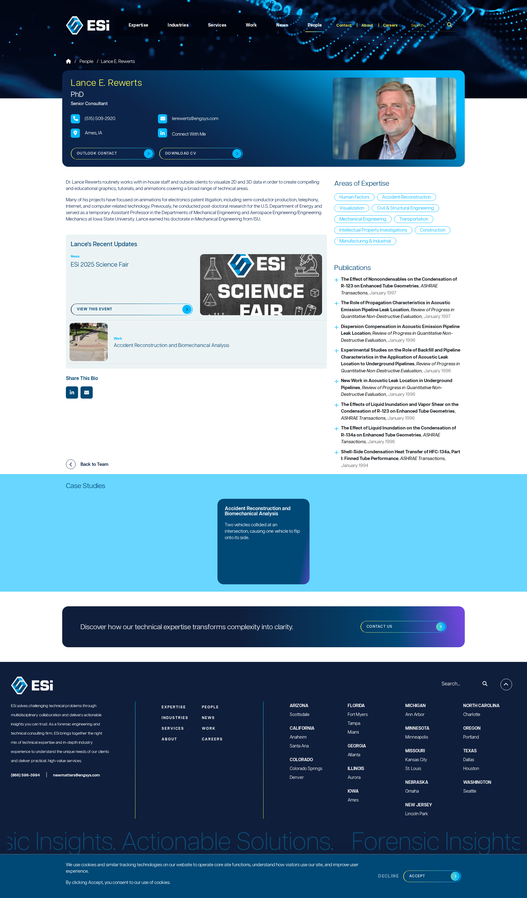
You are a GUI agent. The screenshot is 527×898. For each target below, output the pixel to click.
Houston (471, 769)
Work (251, 25)
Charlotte (471, 715)
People (315, 25)
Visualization (351, 208)
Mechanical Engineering (362, 219)
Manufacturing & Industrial (365, 241)
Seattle (469, 791)
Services (217, 25)
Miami (353, 732)
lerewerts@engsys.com (195, 118)
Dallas (468, 760)
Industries (178, 25)
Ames (353, 800)
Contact (344, 25)
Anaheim (298, 737)
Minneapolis (416, 737)
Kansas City (416, 760)
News (282, 25)
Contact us (380, 627)
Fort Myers (358, 715)
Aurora (354, 778)
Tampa (354, 723)
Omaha (412, 791)
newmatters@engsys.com (76, 775)
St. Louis (413, 769)
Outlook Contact (97, 153)
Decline (388, 876)
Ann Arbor (415, 715)
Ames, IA (93, 133)
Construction (432, 230)
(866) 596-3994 (25, 775)
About (367, 25)
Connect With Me (189, 134)
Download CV (180, 153)
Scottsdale (300, 715)
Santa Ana (299, 746)
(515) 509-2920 (100, 118)
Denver (297, 778)
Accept (417, 876)
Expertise (139, 25)
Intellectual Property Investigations (373, 230)
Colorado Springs (306, 769)
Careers (390, 25)
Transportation (413, 219)
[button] (71, 464)
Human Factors (354, 197)
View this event (94, 309)
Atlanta (354, 755)
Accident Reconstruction (406, 197)
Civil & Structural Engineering (405, 208)
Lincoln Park (416, 814)
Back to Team (94, 464)
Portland (471, 737)
